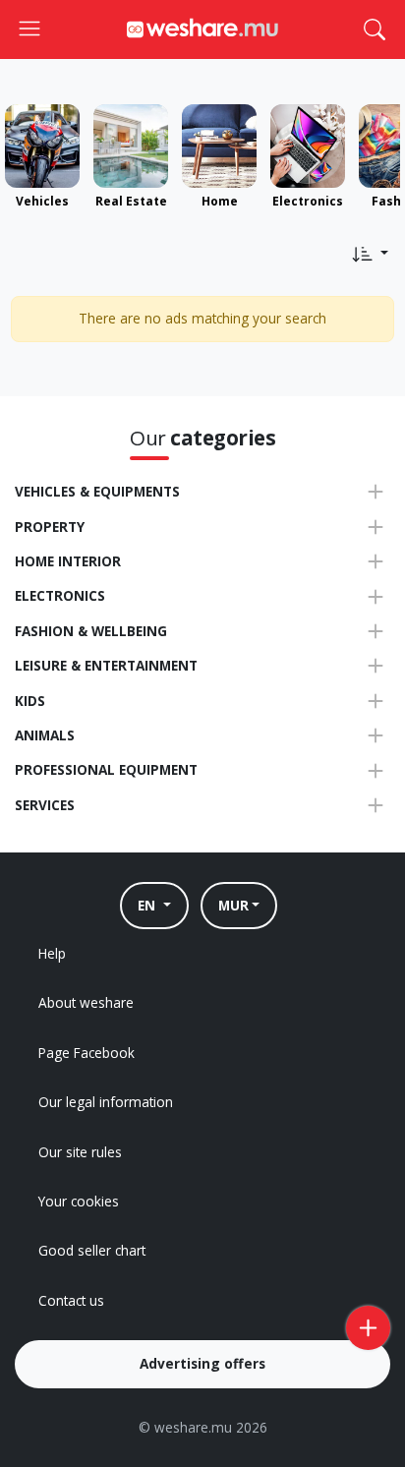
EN (148, 905)
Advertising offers (202, 1363)
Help (52, 953)
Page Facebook (86, 1052)
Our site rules (80, 1152)
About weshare (86, 1002)
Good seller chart (91, 1250)
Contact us (71, 1300)
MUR (233, 905)
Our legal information (105, 1101)
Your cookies (78, 1201)
